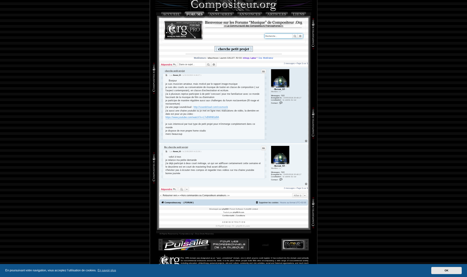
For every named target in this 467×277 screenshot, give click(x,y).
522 (283, 96)
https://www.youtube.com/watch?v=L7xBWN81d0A (192, 117)
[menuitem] (267, 202)
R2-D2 (239, 58)
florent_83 (279, 89)
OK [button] (446, 270)
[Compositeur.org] (183, 30)
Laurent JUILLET (227, 58)
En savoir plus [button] (107, 270)
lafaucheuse (213, 58)
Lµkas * (253, 58)
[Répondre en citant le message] (263, 71)
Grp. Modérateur (265, 58)
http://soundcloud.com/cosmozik (211, 107)
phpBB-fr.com (238, 212)
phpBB (225, 209)
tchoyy (246, 58)
